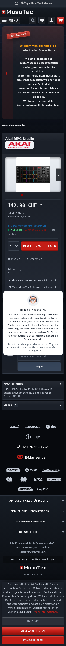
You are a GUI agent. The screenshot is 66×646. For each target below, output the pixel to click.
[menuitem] (10, 20)
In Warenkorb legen (39, 246)
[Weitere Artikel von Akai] (19, 145)
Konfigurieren (33, 640)
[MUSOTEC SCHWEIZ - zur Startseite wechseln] (17, 12)
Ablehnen (33, 621)
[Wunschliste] (41, 20)
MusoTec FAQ (19, 559)
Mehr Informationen (46, 611)
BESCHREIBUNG (13, 384)
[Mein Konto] (51, 20)
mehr (16, 396)
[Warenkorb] (60, 20)
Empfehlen (35, 259)
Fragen (39, 366)
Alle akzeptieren (33, 630)
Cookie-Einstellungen (43, 559)
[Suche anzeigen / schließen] (32, 20)
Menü (13, 20)
